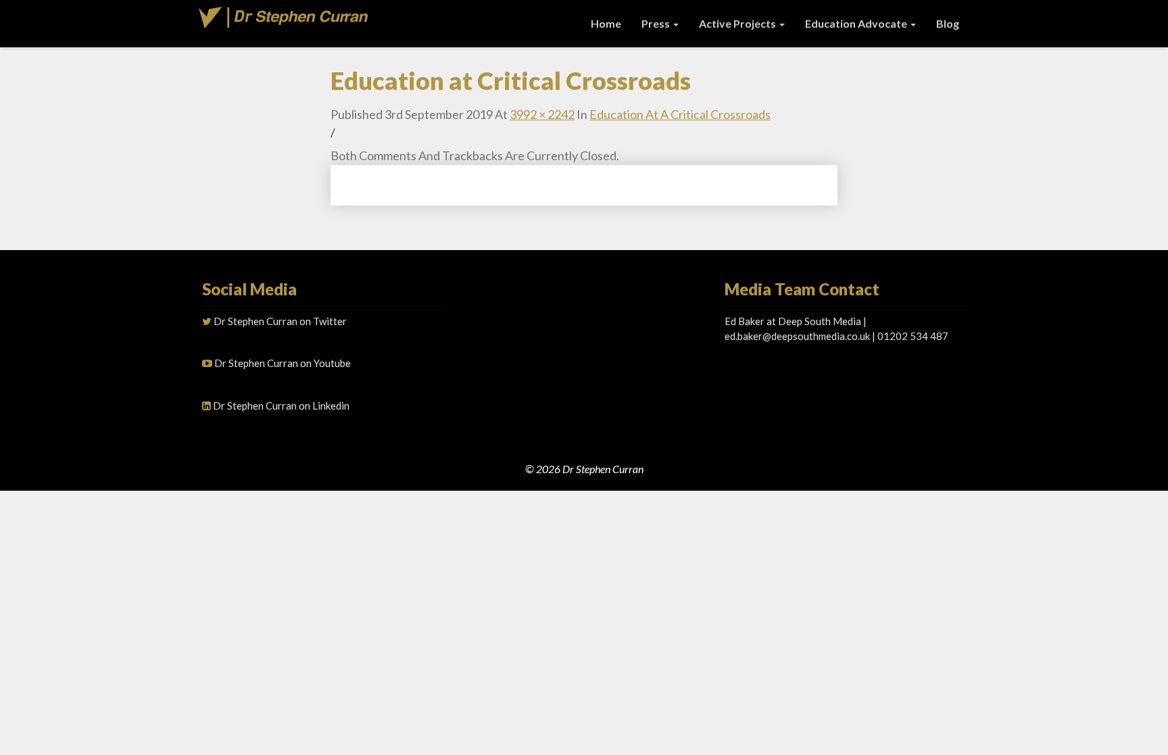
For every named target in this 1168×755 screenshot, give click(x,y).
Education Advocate (857, 23)
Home (606, 23)
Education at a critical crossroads (680, 114)
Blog (947, 23)
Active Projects (738, 23)
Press (656, 23)
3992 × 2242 (542, 114)
